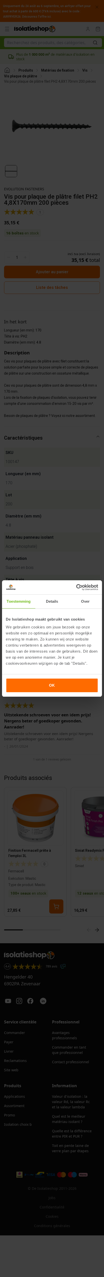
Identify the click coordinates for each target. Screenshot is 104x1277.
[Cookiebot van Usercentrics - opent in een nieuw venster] (76, 587)
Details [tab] (52, 601)
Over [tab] (85, 601)
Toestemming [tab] (19, 601)
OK (52, 685)
